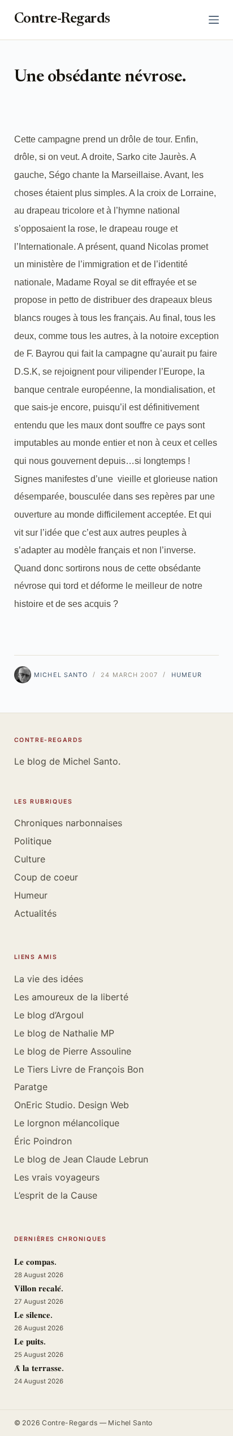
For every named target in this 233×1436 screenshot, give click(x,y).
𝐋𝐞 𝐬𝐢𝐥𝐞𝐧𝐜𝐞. (33, 1316)
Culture (29, 859)
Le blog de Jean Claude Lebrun (81, 1159)
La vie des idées (48, 978)
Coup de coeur (46, 877)
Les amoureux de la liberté (71, 997)
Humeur (186, 675)
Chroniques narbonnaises (68, 822)
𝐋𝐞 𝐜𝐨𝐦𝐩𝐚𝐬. (35, 1263)
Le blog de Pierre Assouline (72, 1051)
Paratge (31, 1086)
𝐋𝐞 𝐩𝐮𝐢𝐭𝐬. (30, 1342)
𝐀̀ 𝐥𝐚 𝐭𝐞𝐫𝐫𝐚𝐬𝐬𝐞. (39, 1369)
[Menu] (214, 20)
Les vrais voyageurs (57, 1177)
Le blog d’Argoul (49, 1015)
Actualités (35, 913)
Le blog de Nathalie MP (64, 1033)
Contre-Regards (62, 19)
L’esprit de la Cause (55, 1195)
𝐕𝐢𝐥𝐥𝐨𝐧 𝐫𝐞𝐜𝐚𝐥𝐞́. (38, 1289)
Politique (32, 841)
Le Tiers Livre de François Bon (79, 1069)
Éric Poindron (43, 1141)
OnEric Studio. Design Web (71, 1104)
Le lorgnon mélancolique (66, 1123)
